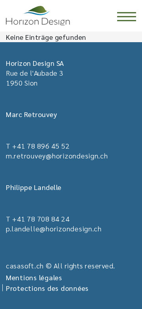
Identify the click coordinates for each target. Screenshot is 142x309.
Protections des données (47, 287)
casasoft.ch (25, 265)
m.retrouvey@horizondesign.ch (57, 155)
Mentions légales (34, 277)
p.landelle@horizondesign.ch (54, 228)
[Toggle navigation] (126, 16)
